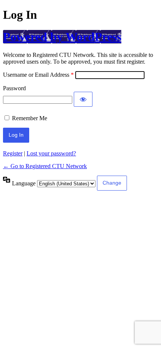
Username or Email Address (36, 75)
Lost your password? (51, 153)
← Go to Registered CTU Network (45, 166)
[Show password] (83, 99)
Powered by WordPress (62, 36)
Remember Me (29, 118)
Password (14, 88)
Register (12, 153)
